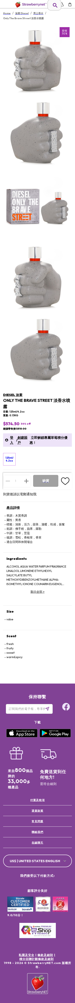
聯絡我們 (37, 832)
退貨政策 (37, 810)
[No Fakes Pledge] (60, 909)
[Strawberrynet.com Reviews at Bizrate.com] (20, 911)
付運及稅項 (37, 800)
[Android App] (55, 736)
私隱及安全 (26, 955)
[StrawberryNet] (30, 4)
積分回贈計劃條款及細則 (36, 959)
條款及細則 (45, 955)
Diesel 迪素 (12, 395)
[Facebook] (66, 707)
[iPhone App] (22, 736)
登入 (11, 440)
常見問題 (37, 821)
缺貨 (45, 480)
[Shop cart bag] (70, 4)
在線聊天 (37, 842)
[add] (26, 481)
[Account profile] (62, 4)
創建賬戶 (23, 440)
